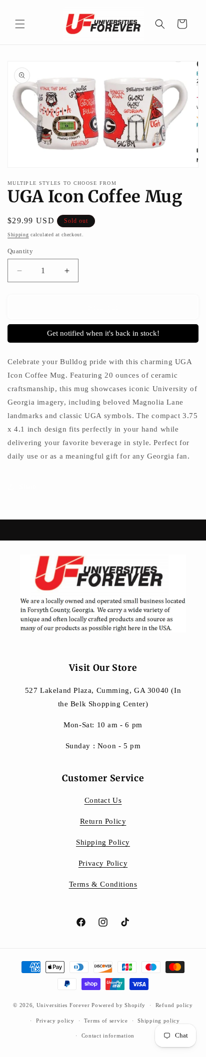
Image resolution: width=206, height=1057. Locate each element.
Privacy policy (55, 1021)
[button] (20, 24)
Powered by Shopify (119, 1005)
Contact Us (103, 800)
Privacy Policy (103, 863)
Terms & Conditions (103, 884)
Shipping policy (159, 1021)
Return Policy (103, 821)
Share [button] (27, 487)
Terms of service (106, 1021)
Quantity (20, 251)
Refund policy (174, 1005)
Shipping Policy (103, 842)
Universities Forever (63, 1005)
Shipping (18, 234)
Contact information (108, 1036)
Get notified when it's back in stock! (103, 333)
